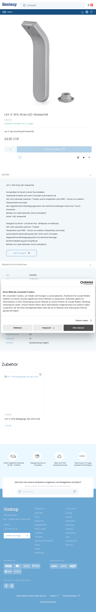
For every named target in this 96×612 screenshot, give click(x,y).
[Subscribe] (76, 492)
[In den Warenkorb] (38, 423)
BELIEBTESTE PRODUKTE (44, 541)
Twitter (83, 157)
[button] (40, 374)
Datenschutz (71, 541)
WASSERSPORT (41, 525)
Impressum (71, 533)
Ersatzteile (70, 521)
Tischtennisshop (69, 596)
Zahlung (69, 529)
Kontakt (69, 513)
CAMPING (38, 533)
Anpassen (46, 328)
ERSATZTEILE (39, 553)
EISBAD (37, 549)
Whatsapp (78, 157)
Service (69, 517)
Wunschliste (83, 12)
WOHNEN (38, 537)
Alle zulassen (78, 328)
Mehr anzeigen (19, 253)
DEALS (37, 545)
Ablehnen (17, 328)
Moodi (53, 596)
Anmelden (89, 4)
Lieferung (70, 525)
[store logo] (9, 4)
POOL (37, 517)
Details (5, 174)
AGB (68, 537)
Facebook (89, 157)
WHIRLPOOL (39, 521)
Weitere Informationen (14, 264)
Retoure (69, 545)
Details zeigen (82, 320)
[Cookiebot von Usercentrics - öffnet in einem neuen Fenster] (82, 283)
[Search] (24, 5)
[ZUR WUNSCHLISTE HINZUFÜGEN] (20, 158)
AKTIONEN (39, 513)
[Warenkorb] (91, 11)
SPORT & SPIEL (40, 529)
